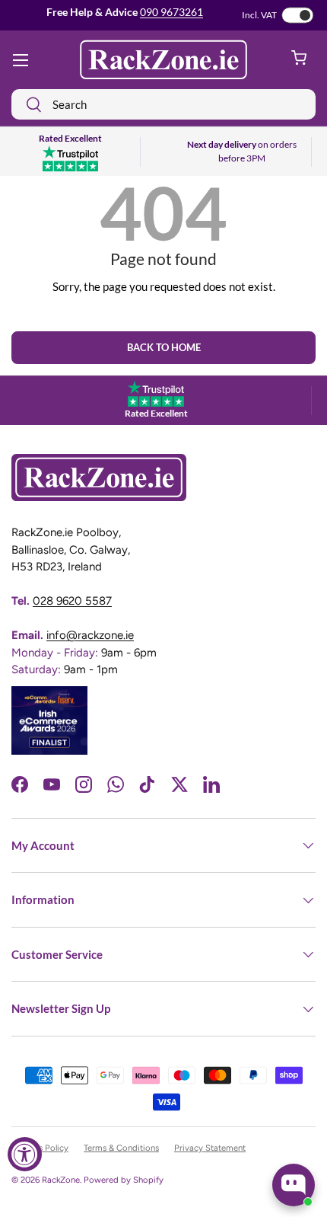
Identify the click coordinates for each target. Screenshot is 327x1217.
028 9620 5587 (72, 601)
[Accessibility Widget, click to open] (25, 1154)
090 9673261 (171, 12)
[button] (299, 60)
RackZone (61, 1179)
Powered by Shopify (124, 1179)
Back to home (164, 347)
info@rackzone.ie (90, 635)
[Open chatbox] (293, 1185)
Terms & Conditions (121, 1147)
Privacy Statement (210, 1147)
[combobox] (163, 104)
